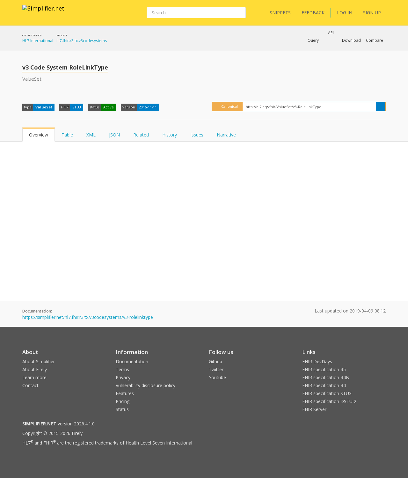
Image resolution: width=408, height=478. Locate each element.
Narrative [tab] (226, 135)
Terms (122, 369)
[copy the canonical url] (381, 106)
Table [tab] (67, 135)
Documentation (132, 361)
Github (215, 361)
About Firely (34, 369)
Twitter (216, 369)
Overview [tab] (38, 135)
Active (108, 107)
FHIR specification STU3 (327, 393)
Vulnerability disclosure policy (145, 385)
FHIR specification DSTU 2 (329, 401)
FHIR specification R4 (324, 385)
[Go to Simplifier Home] (43, 12)
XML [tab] (91, 135)
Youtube (217, 377)
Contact (30, 385)
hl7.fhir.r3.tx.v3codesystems (81, 40)
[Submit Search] (240, 13)
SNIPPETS (280, 13)
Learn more (34, 377)
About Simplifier (38, 361)
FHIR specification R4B (325, 377)
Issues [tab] (196, 135)
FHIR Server (314, 409)
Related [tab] (141, 135)
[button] (313, 40)
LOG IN (344, 13)
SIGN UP (372, 13)
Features (125, 393)
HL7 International (37, 40)
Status (122, 409)
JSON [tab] (114, 135)
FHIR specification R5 (324, 369)
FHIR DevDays (317, 361)
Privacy (123, 377)
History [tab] (169, 135)
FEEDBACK (313, 13)
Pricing (122, 401)
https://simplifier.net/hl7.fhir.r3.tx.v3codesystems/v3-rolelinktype (87, 317)
